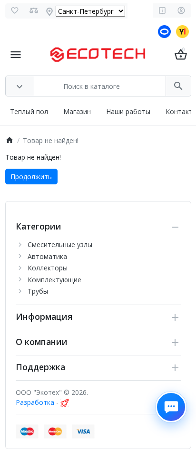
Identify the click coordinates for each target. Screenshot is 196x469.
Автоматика (47, 256)
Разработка (35, 402)
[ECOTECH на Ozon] (165, 32)
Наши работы (128, 111)
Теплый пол (29, 111)
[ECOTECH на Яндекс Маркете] (183, 32)
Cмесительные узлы (60, 244)
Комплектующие (54, 279)
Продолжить (31, 176)
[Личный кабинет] (181, 10)
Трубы (38, 291)
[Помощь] (162, 10)
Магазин (77, 111)
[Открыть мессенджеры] (171, 407)
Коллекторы (48, 267)
